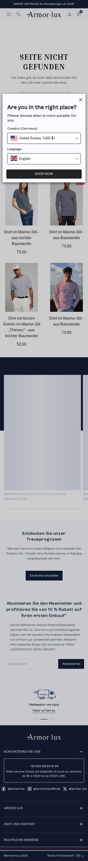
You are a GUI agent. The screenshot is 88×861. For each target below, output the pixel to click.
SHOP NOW (44, 174)
